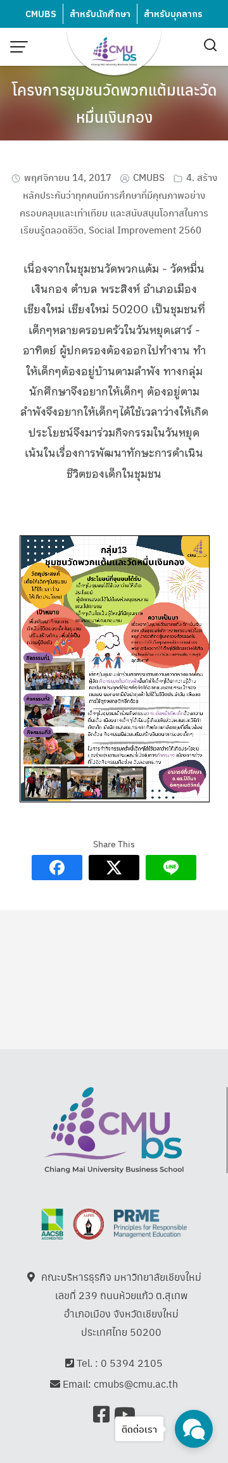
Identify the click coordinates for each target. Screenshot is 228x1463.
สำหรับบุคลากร (173, 14)
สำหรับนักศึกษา (100, 14)
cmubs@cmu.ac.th (136, 1383)
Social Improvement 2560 (145, 229)
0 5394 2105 (132, 1362)
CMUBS (40, 14)
